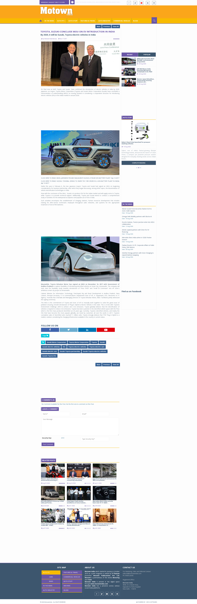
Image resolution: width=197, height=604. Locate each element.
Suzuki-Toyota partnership (70, 351)
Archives (67, 586)
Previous (106, 26)
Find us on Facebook (131, 291)
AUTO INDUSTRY (104, 21)
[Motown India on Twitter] (135, 3)
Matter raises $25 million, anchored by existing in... (50, 479)
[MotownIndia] (58, 11)
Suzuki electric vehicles (51, 347)
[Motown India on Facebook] (129, 3)
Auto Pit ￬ (61, 21)
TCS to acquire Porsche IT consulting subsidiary (75, 479)
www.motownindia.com (99, 584)
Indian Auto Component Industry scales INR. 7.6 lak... (52, 524)
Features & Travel (88, 21)
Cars (51, 577)
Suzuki (102, 342)
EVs (64, 347)
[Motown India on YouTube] (141, 3)
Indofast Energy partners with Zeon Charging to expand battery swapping (138, 254)
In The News (127, 204)
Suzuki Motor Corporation (56, 342)
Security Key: (47, 438)
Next (98, 26)
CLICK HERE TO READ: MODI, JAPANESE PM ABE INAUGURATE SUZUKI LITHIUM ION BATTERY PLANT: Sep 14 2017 (80, 178)
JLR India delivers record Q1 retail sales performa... (52, 502)
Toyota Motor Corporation (78, 342)
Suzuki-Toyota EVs (49, 356)
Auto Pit (46, 572)
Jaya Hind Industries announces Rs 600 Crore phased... (104, 479)
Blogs (135, 21)
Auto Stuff (72, 21)
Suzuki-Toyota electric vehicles (94, 351)
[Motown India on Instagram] (148, 3)
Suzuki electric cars (49, 351)
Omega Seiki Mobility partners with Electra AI (137, 216)
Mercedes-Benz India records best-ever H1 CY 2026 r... (103, 502)
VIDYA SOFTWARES (151, 602)
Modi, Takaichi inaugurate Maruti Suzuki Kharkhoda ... (78, 524)
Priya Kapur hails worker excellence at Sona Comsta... (77, 502)
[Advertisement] (119, 11)
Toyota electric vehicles (77, 347)
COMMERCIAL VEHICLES (121, 21)
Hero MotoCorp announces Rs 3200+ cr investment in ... (103, 524)
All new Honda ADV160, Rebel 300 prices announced (94, 2)
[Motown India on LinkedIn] (154, 3)
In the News (49, 21)
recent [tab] (130, 55)
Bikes (51, 581)
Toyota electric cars (96, 347)
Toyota (94, 342)
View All (116, 26)
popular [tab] (147, 55)
